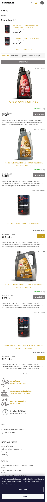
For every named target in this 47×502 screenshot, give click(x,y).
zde (13, 484)
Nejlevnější (14, 56)
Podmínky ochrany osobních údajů (12, 449)
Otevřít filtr (23, 62)
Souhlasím (22, 496)
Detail (41, 236)
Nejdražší (24, 56)
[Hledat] (30, 3)
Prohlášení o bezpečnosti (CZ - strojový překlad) (17, 465)
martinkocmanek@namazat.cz (14, 429)
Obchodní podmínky (7, 446)
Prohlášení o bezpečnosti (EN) (11, 470)
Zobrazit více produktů (22, 49)
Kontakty (4, 452)
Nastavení (23, 489)
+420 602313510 (9, 433)
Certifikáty (4, 455)
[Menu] (42, 3)
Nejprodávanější (34, 56)
